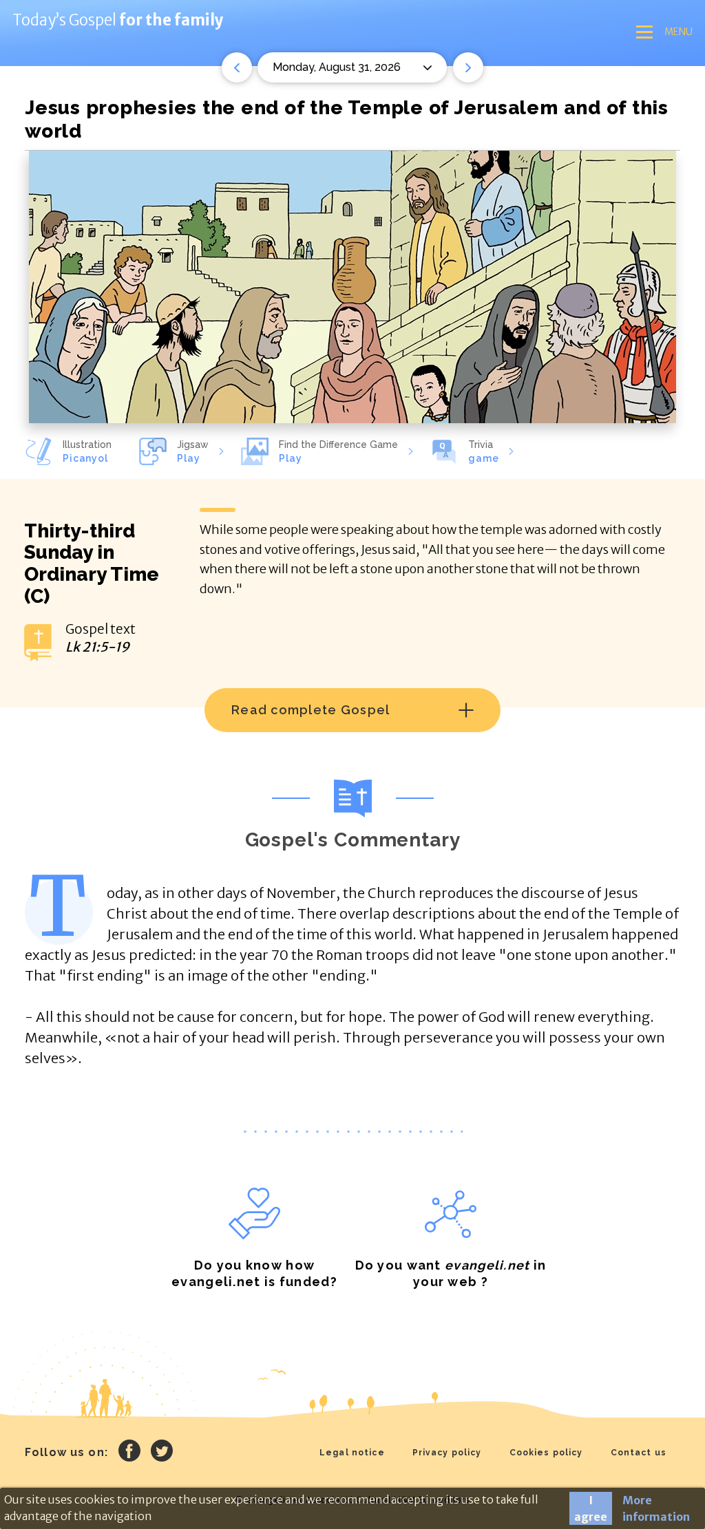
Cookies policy (546, 1452)
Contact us (638, 1452)
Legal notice (352, 1452)
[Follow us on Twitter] (162, 1453)
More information (656, 1508)
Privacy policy (447, 1452)
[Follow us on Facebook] (129, 1453)
